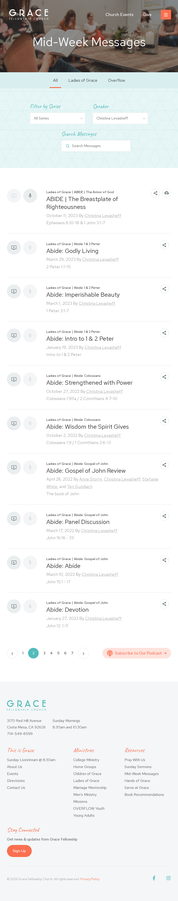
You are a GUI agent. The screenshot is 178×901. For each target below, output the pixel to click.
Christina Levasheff (103, 215)
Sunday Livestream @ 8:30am (31, 759)
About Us (14, 766)
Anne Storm (90, 479)
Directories (16, 780)
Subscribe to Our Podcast (138, 653)
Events (12, 773)
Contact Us (16, 787)
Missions (80, 801)
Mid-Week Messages (141, 773)
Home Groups (84, 766)
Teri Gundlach (79, 486)
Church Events (119, 14)
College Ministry (86, 759)
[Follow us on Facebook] (155, 879)
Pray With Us (134, 759)
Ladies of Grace (82, 80)
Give (147, 14)
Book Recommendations (144, 794)
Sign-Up (19, 850)
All (55, 80)
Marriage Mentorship (90, 787)
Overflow (116, 80)
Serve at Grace (136, 787)
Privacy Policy (89, 879)
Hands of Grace (137, 780)
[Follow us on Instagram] (168, 879)
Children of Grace (87, 773)
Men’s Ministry (85, 794)
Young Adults (84, 815)
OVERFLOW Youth (89, 808)
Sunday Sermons (138, 766)
